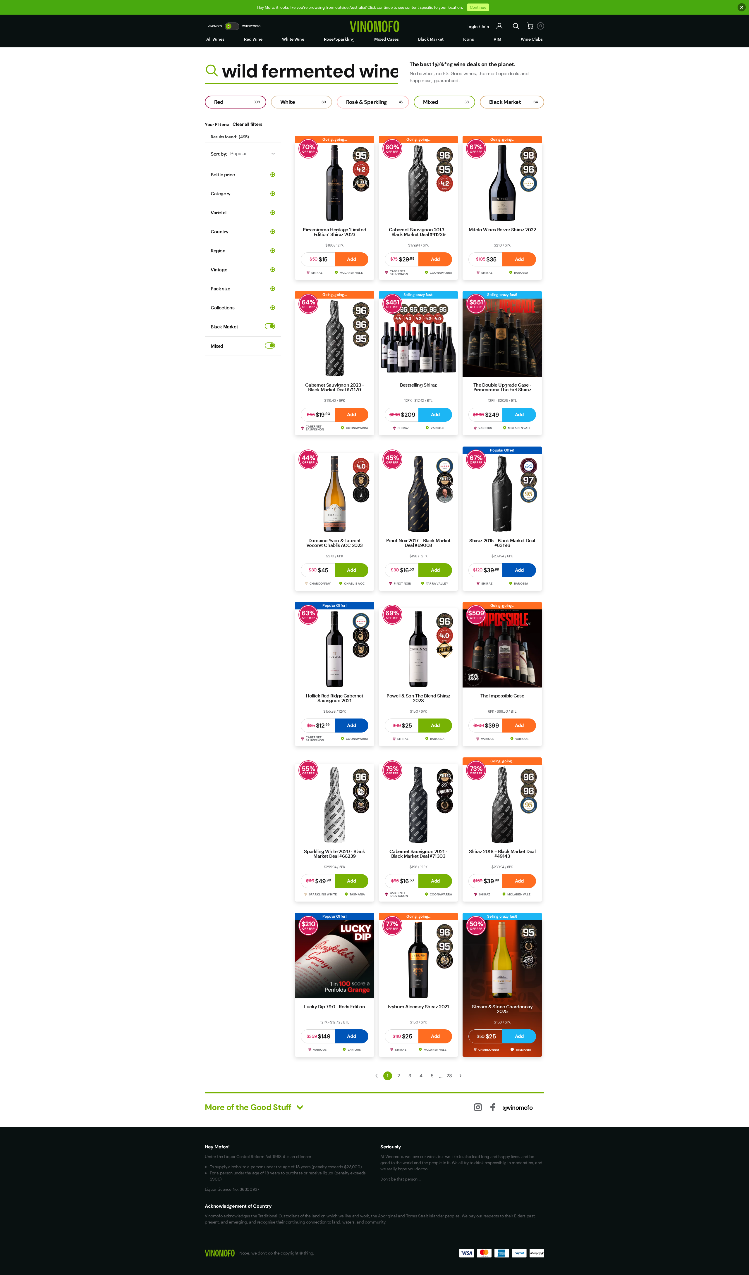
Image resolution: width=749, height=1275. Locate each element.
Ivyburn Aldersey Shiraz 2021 (418, 1006)
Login (472, 26)
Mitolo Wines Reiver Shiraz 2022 (502, 229)
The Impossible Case (502, 695)
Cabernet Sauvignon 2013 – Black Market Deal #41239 (418, 232)
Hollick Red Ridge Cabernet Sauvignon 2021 (334, 698)
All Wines (215, 39)
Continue (478, 7)
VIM (497, 39)
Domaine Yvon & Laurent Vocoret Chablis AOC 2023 (334, 542)
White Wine (293, 39)
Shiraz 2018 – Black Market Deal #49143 (502, 853)
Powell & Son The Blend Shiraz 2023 (418, 698)
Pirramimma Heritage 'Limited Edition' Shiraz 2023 (334, 232)
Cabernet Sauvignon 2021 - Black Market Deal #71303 (418, 853)
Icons (468, 39)
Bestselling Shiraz (418, 384)
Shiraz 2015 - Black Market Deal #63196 (502, 542)
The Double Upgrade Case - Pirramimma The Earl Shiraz (502, 387)
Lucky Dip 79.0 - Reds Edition (334, 1006)
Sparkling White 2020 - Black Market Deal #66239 (334, 853)
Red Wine (253, 39)
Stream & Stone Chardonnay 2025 (502, 1009)
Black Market (431, 39)
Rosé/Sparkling (339, 39)
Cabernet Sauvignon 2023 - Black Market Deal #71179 (334, 387)
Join (485, 26)
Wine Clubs (532, 39)
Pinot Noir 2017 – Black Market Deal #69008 (418, 542)
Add (351, 259)
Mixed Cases (386, 39)
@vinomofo (518, 1107)
